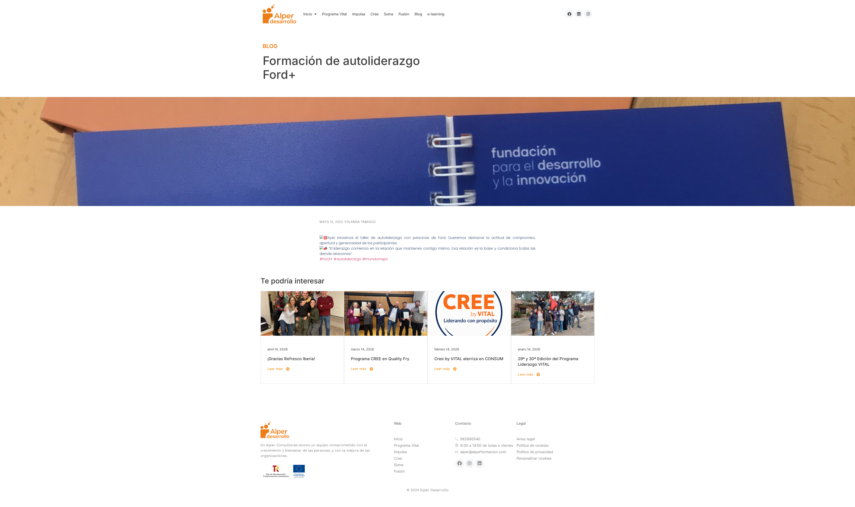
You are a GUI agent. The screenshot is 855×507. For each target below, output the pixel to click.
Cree (374, 14)
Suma (388, 14)
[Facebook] (569, 14)
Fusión (404, 14)
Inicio (307, 14)
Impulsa (358, 14)
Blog (418, 14)
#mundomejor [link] (375, 259)
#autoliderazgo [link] (347, 259)
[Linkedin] (579, 14)
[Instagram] (588, 14)
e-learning (436, 14)
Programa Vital (334, 14)
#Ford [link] (325, 259)
